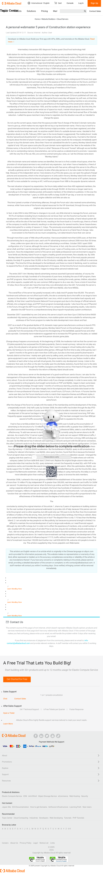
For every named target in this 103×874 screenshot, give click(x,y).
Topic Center (7, 818)
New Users (87, 807)
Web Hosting (74, 796)
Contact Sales (95, 11)
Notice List (44, 843)
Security (84, 796)
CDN (25, 796)
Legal (35, 843)
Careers (5, 843)
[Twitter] (47, 736)
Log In (81, 3)
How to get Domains (38, 807)
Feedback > (51, 479)
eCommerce (63, 796)
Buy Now (18, 589)
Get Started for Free (17, 679)
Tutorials (67, 818)
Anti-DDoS (32, 796)
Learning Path (75, 807)
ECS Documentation (20, 807)
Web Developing (56, 818)
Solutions (31, 11)
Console (70, 3)
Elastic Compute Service (12, 796)
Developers (43, 818)
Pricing (44, 11)
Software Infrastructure (58, 807)
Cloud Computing (21, 818)
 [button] (34, 457)
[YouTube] (52, 736)
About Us (14, 843)
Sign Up (94, 3)
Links (52, 843)
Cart (60, 3)
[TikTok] (58, 736)
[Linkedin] (41, 736)
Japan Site (6, 807)
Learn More (11, 589)
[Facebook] (36, 736)
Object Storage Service (47, 796)
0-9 (69, 829)
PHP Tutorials (78, 818)
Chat (5, 699)
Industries (34, 818)
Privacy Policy (25, 843)
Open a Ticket (8, 713)
